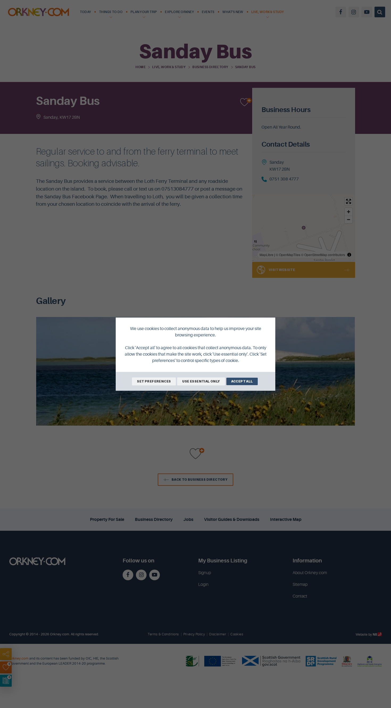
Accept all (242, 381)
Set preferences (154, 381)
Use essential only (201, 381)
